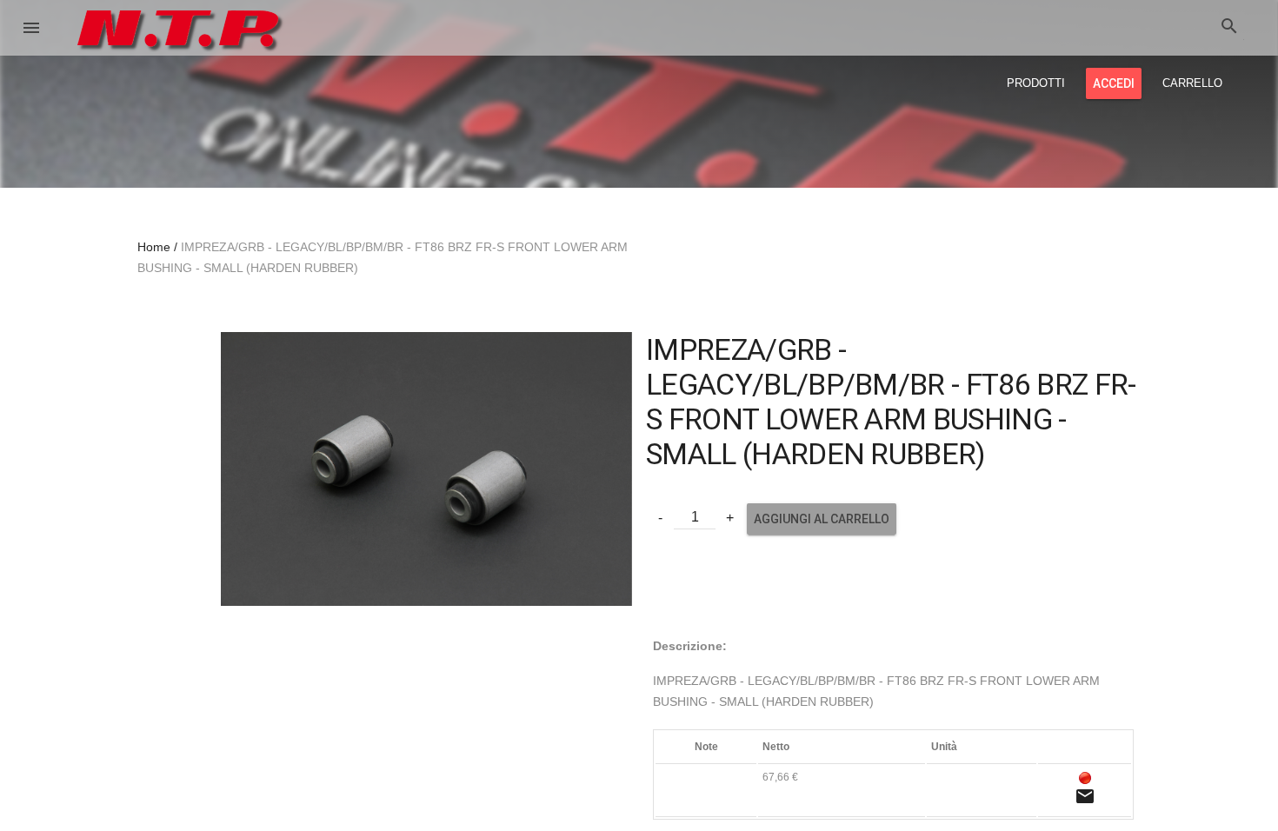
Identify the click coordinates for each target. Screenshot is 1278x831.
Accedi (1114, 83)
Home (153, 247)
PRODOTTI (1036, 83)
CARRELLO (1192, 83)
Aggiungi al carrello (821, 519)
